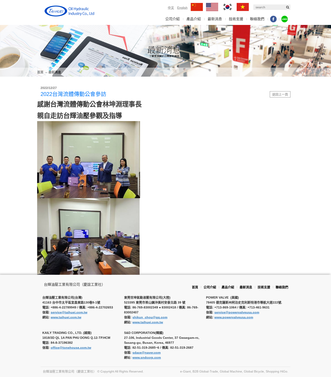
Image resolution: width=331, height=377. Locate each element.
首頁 (40, 72)
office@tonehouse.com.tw (71, 347)
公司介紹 (172, 19)
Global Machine (231, 371)
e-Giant (185, 371)
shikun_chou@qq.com (149, 317)
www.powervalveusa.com (233, 317)
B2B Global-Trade (205, 371)
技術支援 (236, 19)
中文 (171, 7)
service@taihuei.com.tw (69, 312)
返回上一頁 (280, 94)
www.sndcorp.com (146, 357)
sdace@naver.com (146, 352)
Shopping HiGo (276, 371)
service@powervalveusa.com (236, 312)
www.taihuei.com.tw (66, 317)
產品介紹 (193, 19)
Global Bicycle (254, 371)
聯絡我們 (257, 19)
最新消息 (215, 19)
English (182, 7)
